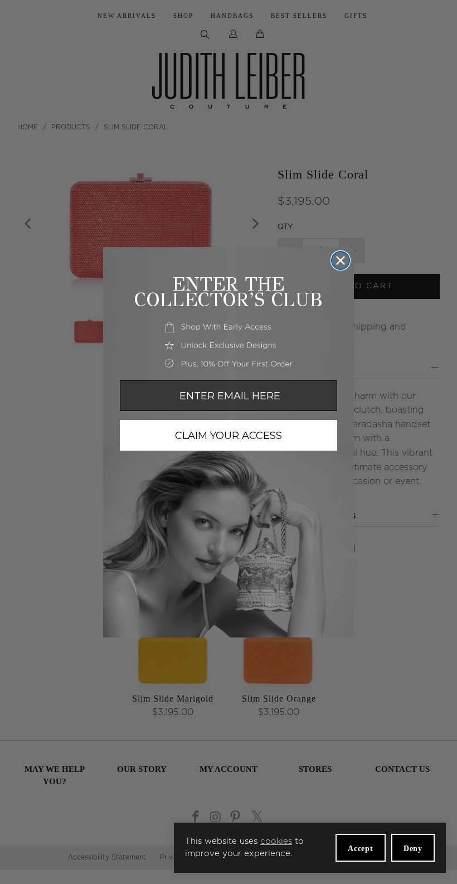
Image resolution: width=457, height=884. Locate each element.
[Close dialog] (340, 260)
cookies (276, 841)
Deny (412, 848)
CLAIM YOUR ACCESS (228, 435)
